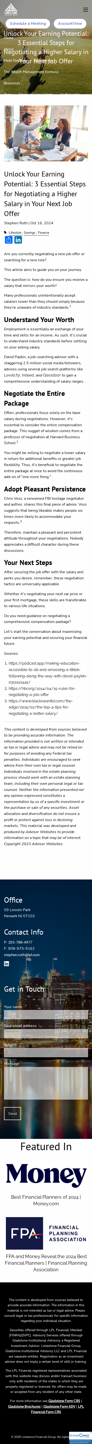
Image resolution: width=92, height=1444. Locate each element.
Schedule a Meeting (28, 23)
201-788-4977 (20, 942)
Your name (31, 1007)
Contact (10, 117)
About (8, 49)
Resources (12, 83)
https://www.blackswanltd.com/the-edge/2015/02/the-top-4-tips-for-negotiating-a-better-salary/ (41, 707)
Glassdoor (52, 375)
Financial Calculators (36, 94)
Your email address (38, 1025)
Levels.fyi (12, 375)
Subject (29, 1044)
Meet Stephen (15, 60)
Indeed (28, 375)
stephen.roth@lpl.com (22, 954)
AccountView (70, 23)
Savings (29, 232)
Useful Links (70, 94)
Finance (43, 232)
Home (8, 37)
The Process (43, 60)
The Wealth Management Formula (31, 71)
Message (30, 1063)
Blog (7, 94)
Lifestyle (15, 232)
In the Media (14, 105)
